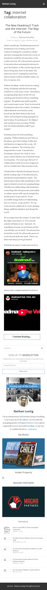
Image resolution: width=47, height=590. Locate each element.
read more (32, 429)
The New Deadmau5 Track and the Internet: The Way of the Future (22, 28)
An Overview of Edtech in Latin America (26, 570)
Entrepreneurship (26, 37)
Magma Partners (27, 423)
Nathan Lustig (9, 4)
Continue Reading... (22, 336)
